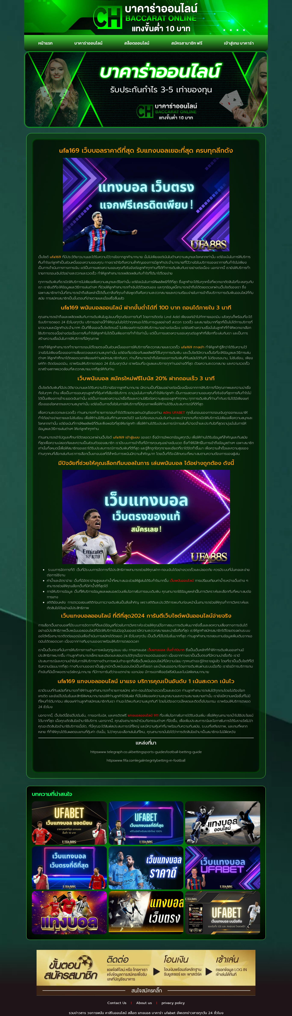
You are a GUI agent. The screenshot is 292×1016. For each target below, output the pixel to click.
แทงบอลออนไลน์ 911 (143, 715)
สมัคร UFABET (174, 412)
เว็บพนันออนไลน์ (182, 580)
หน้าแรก (45, 43)
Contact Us (116, 1003)
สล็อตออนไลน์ (136, 43)
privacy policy (173, 1003)
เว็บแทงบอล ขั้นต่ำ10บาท (165, 650)
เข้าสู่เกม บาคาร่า (239, 43)
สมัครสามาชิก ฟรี (186, 43)
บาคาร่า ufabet (163, 1013)
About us (144, 1003)
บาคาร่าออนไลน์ (88, 43)
